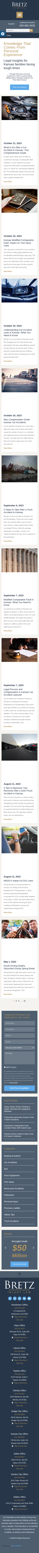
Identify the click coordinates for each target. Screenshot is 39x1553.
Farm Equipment (12, 1175)
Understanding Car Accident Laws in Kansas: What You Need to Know (18, 333)
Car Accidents (10, 1162)
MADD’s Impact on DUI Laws (18, 880)
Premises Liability (12, 1208)
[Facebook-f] (10, 1298)
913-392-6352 (19, 1437)
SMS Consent (11, 1067)
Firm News (9, 1182)
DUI (6, 1169)
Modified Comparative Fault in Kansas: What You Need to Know (19, 602)
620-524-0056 (19, 1477)
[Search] (31, 30)
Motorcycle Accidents (14, 1188)
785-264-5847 (19, 1457)
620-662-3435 (27, 25)
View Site (19, 1320)
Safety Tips (9, 1214)
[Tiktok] (19, 1298)
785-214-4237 (19, 1329)
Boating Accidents (12, 1156)
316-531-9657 (19, 1394)
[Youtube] (29, 1298)
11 (25, 1001)
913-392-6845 (19, 1500)
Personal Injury (11, 1201)
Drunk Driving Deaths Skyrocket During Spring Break (19, 967)
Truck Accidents (11, 1221)
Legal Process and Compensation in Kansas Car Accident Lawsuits (18, 692)
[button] (19, 15)
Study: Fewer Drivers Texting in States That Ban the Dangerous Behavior (17, 1109)
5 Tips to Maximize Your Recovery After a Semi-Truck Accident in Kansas (18, 791)
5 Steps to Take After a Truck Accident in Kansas (18, 511)
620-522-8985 (19, 1414)
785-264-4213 (19, 1374)
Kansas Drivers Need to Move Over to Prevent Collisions (19, 1135)
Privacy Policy (14, 1082)
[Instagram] (15, 1298)
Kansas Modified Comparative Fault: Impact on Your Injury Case (19, 243)
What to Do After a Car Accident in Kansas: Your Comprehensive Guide (16, 150)
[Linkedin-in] (24, 1298)
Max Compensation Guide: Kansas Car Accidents (17, 421)
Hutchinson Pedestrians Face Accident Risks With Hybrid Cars (17, 1127)
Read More (8, 181)
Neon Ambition (16, 1546)
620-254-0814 (19, 1351)
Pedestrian (9, 1195)
